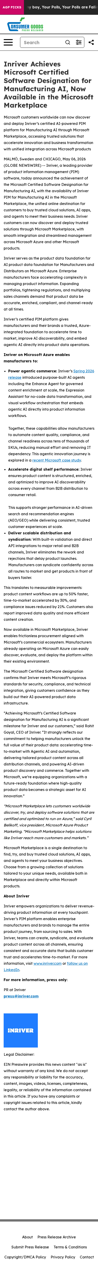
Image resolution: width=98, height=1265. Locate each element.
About (27, 1237)
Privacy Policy (63, 1257)
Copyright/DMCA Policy (25, 1257)
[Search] (67, 42)
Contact (87, 1257)
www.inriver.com (48, 963)
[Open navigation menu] (8, 42)
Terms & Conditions (70, 1247)
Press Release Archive (56, 1237)
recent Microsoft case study (56, 460)
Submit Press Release (30, 1247)
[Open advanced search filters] (78, 42)
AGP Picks (12, 7)
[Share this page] (91, 42)
